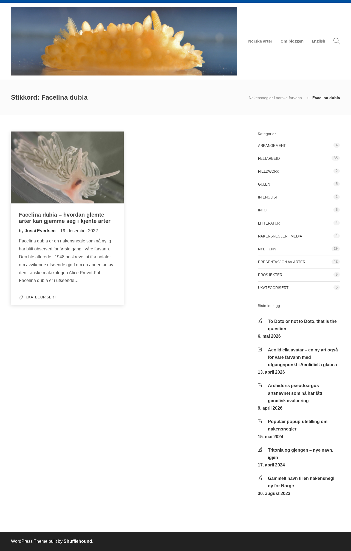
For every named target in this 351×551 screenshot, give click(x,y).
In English (268, 197)
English (318, 41)
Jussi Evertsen (41, 230)
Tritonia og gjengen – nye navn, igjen (300, 454)
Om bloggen (292, 41)
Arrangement (272, 146)
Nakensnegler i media (280, 236)
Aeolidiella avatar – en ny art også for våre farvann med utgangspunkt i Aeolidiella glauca (303, 357)
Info (262, 210)
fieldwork (268, 171)
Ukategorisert (41, 297)
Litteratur (269, 223)
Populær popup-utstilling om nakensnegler (297, 425)
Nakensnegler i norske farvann (276, 98)
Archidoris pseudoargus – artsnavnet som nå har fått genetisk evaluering (295, 393)
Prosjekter (270, 275)
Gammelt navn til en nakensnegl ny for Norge (301, 482)
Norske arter (260, 41)
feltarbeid (269, 158)
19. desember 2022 (79, 230)
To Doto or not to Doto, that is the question (302, 325)
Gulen (264, 184)
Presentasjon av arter (281, 262)
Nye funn (267, 249)
